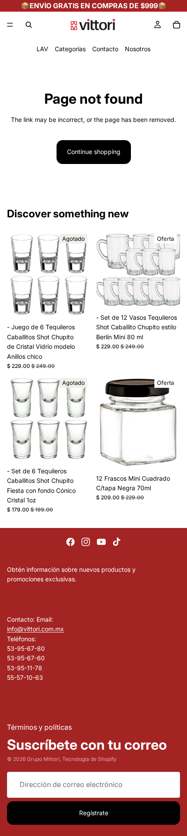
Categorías (70, 48)
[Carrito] (176, 24)
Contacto (105, 48)
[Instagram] (85, 542)
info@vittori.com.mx (35, 629)
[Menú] (10, 25)
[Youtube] (101, 542)
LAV (42, 48)
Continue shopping (93, 151)
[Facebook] (70, 542)
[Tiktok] (116, 542)
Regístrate (93, 812)
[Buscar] (28, 24)
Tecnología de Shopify (89, 759)
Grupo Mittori (43, 759)
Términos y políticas (39, 726)
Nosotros (137, 48)
